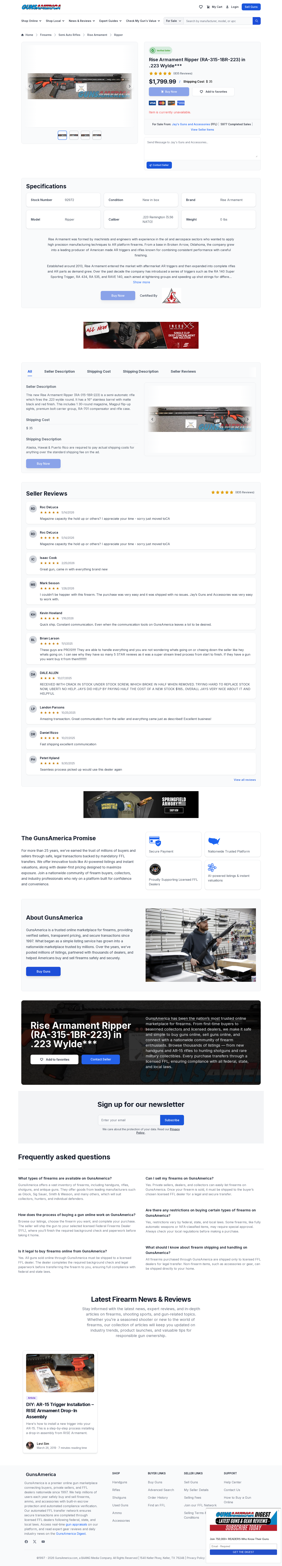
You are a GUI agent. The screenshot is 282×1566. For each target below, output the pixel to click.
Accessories (121, 1520)
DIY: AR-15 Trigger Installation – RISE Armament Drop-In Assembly (60, 1410)
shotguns (25, 1189)
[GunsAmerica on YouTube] (43, 1542)
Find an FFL (156, 1505)
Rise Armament (97, 34)
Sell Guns (251, 6)
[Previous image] (29, 86)
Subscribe (172, 1120)
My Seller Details (196, 1490)
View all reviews (245, 779)
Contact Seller (161, 165)
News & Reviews (80, 20)
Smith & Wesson (60, 1194)
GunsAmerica (41, 1474)
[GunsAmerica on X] (35, 1542)
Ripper (118, 34)
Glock (26, 1194)
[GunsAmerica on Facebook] (26, 1542)
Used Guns (120, 1505)
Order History (158, 1497)
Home (29, 34)
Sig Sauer (40, 1194)
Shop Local (53, 20)
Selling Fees (192, 1497)
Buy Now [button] (171, 91)
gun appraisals (76, 1524)
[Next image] (129, 86)
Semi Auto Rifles (69, 34)
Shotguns (119, 1497)
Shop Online (29, 20)
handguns (112, 1185)
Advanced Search (161, 1490)
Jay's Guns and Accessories (191, 124)
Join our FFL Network (200, 1505)
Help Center (233, 1482)
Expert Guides (108, 20)
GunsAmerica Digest (71, 1534)
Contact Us (232, 1490)
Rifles (116, 1490)
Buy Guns (43, 971)
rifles (124, 1185)
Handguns (119, 1482)
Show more (141, 282)
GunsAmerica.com (66, 1557)
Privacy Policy (196, 1557)
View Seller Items (202, 129)
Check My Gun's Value (141, 20)
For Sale (171, 20)
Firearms (46, 34)
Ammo (117, 1513)
